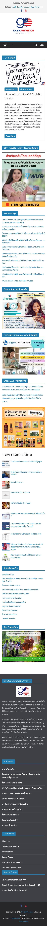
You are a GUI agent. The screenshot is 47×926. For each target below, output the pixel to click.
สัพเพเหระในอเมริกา (11, 89)
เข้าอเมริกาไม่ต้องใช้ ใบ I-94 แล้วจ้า (23, 96)
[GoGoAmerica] (5, 45)
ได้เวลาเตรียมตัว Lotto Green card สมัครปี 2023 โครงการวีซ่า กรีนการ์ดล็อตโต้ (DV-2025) (27, 547)
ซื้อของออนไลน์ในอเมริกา (11, 585)
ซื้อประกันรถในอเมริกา (10, 610)
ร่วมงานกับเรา (7, 851)
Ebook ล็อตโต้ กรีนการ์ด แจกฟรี (14, 890)
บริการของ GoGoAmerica (12, 862)
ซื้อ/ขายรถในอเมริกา (9, 614)
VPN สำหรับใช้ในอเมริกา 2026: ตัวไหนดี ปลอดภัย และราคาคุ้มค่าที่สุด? (25, 8)
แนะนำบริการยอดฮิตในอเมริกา (14, 880)
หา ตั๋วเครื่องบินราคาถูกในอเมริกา (14, 602)
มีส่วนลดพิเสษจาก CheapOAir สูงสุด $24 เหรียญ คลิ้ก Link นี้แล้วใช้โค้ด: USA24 (22, 398)
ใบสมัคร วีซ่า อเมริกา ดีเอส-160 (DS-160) (26, 534)
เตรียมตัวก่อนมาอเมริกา (26, 89)
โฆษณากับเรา (7, 857)
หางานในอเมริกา (16, 482)
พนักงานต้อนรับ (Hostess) (20, 503)
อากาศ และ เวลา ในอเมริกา (20, 492)
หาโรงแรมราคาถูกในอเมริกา (12, 598)
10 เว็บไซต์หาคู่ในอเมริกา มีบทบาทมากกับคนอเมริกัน (20, 589)
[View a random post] (42, 45)
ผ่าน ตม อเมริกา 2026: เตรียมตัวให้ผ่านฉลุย (17, 281)
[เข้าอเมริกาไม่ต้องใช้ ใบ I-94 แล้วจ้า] (23, 73)
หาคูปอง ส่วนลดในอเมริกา (11, 606)
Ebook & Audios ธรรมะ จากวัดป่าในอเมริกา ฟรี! (21, 885)
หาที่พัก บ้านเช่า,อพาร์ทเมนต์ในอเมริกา (15, 594)
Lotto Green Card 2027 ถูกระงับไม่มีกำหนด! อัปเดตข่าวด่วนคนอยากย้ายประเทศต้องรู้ (22, 221)
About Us (6, 841)
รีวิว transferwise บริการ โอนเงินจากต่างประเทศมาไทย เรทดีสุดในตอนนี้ (26, 525)
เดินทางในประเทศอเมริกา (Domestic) (15, 395)
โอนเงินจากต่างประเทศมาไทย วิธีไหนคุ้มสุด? (26, 461)
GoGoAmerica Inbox (10, 846)
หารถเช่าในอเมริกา (8, 618)
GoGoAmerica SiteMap (11, 867)
